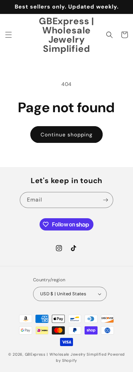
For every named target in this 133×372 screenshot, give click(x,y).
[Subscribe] (105, 200)
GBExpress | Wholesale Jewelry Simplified (66, 354)
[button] (8, 34)
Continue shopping (66, 134)
